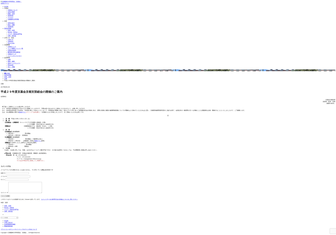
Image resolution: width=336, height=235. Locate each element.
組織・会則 (11, 13)
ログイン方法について (30, 229)
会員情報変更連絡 (9, 224)
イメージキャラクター (15, 56)
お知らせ (10, 39)
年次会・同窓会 (13, 32)
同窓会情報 (7, 28)
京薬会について (13, 10)
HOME (6, 6)
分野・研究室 (12, 36)
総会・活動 (11, 25)
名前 (3, 173)
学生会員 (10, 65)
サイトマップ (19, 229)
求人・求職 (11, 67)
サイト (3, 179)
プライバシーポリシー (8, 229)
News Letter (11, 43)
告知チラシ (22, 112)
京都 (5, 78)
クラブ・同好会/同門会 (15, 34)
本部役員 (10, 15)
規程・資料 (11, 61)
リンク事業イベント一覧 (15, 48)
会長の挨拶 (11, 12)
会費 (9, 59)
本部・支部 (11, 30)
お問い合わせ (8, 222)
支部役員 (10, 26)
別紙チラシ (37, 141)
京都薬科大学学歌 (13, 19)
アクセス (10, 17)
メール (4, 176)
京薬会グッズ (12, 54)
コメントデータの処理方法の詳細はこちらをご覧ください (59, 199)
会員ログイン (5, 3)
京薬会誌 (10, 41)
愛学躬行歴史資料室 (14, 52)
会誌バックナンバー (14, 63)
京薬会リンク (12, 46)
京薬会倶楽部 (12, 50)
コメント (4, 192)
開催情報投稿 (8, 226)
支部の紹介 (11, 23)
